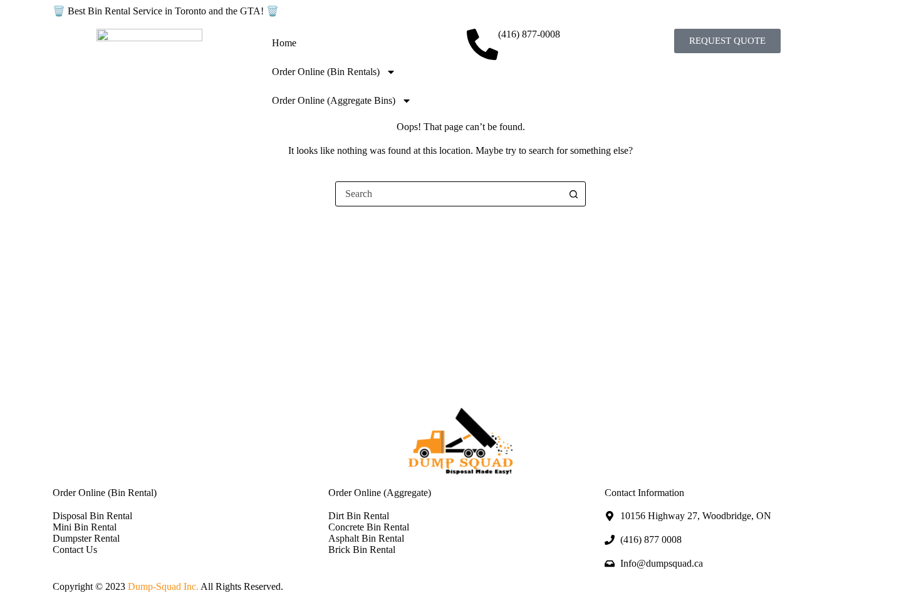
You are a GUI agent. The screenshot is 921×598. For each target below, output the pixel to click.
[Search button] (573, 194)
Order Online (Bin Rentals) (326, 71)
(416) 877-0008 (529, 34)
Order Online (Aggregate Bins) (333, 100)
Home (284, 43)
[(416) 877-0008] (482, 44)
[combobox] (448, 193)
